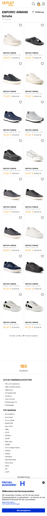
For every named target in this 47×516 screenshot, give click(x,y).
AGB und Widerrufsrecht (12, 386)
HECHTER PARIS (10, 459)
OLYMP (7, 438)
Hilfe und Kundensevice (12, 383)
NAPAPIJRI (8, 456)
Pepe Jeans (8, 441)
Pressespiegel (9, 405)
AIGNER (7, 444)
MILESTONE (9, 423)
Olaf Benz (8, 435)
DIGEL (7, 429)
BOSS (7, 465)
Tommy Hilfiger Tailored (12, 447)
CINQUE (7, 450)
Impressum (8, 396)
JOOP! (7, 471)
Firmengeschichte (10, 392)
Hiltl (6, 468)
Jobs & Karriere (10, 399)
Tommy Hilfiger (9, 420)
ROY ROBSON (9, 414)
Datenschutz (9, 389)
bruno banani (9, 417)
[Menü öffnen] (43, 3)
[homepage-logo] (15, 4)
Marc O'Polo (9, 426)
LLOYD (7, 432)
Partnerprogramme (11, 402)
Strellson (7, 453)
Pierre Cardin (9, 462)
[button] (33, 3)
